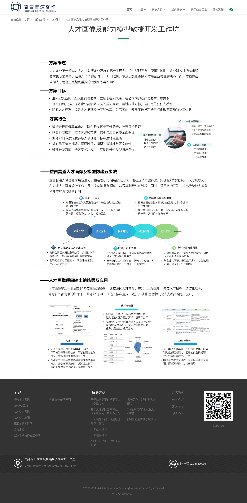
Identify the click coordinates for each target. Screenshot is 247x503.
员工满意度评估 (23, 423)
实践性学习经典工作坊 (27, 435)
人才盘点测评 (99, 429)
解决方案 (157, 9)
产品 (140, 9)
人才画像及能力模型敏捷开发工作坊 (87, 19)
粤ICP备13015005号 (123, 493)
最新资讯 (178, 413)
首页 (129, 9)
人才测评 (55, 19)
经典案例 (176, 9)
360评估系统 (21, 405)
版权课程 (19, 429)
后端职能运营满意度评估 (141, 419)
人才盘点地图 (22, 417)
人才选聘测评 (99, 435)
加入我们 (178, 406)
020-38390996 (198, 463)
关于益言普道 (199, 9)
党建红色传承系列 (60, 399)
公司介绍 (178, 399)
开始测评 (218, 9)
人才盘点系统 (22, 411)
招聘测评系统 (22, 399)
